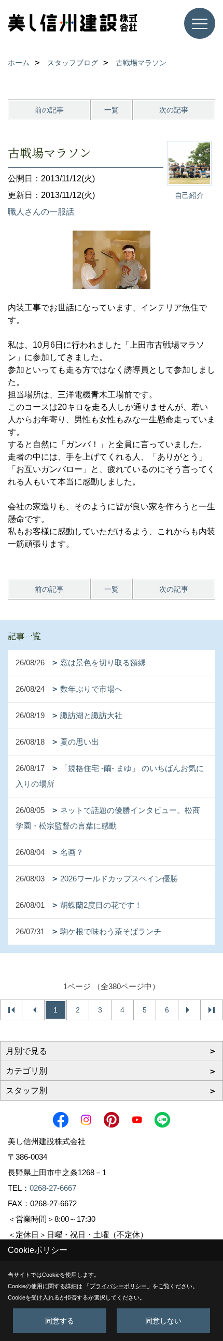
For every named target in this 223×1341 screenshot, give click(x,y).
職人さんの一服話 (41, 211)
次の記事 (173, 110)
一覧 (111, 110)
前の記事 (49, 110)
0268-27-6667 (53, 1187)
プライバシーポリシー (118, 1286)
